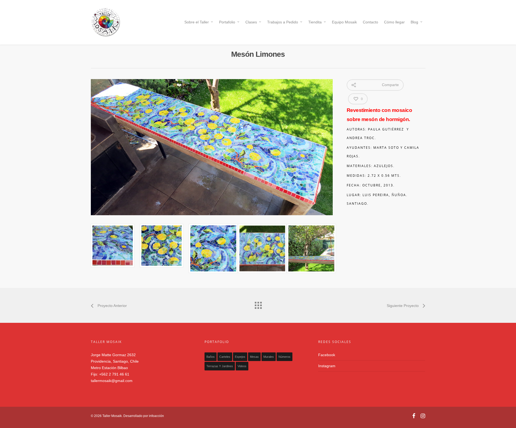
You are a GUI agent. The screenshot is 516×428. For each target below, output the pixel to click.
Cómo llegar (394, 22)
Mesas (254, 356)
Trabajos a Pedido (282, 22)
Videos (242, 366)
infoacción (156, 416)
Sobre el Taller (196, 22)
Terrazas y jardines (219, 366)
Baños (210, 356)
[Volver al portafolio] (258, 304)
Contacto (370, 22)
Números (284, 356)
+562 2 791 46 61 (114, 374)
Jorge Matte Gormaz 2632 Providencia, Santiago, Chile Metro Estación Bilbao (115, 361)
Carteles (224, 356)
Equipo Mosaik (344, 22)
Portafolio (227, 22)
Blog (414, 22)
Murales (268, 356)
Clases (251, 22)
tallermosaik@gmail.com (111, 381)
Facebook (326, 355)
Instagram (326, 366)
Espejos (240, 356)
